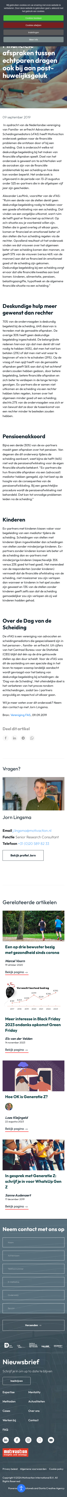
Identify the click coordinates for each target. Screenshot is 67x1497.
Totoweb (29, 1488)
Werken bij (9, 1420)
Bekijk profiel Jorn (23, 855)
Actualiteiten (36, 1401)
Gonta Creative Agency (51, 1488)
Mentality (34, 1392)
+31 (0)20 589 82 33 (33, 843)
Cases (6, 1411)
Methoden (9, 1401)
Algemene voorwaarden (33, 1468)
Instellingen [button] (33, 32)
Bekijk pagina (14, 972)
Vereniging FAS (20, 715)
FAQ (5, 1429)
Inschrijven (16, 1380)
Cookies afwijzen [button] (33, 25)
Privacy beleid (10, 1468)
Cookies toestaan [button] (33, 17)
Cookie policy (56, 1468)
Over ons (34, 1411)
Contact (33, 1420)
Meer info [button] (33, 39)
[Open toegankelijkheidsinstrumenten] (21, 1488)
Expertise (9, 1392)
